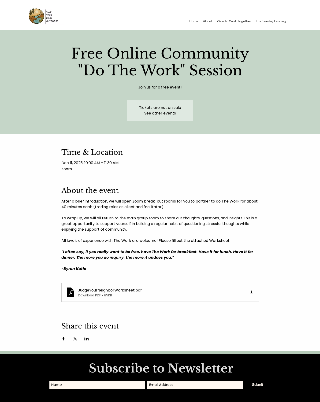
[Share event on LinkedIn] (86, 338)
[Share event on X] (75, 338)
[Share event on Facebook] (63, 338)
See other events (160, 113)
